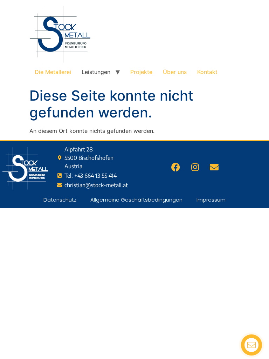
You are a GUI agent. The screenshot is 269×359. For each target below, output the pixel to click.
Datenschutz (59, 199)
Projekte (141, 71)
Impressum (211, 199)
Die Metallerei (53, 71)
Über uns (175, 71)
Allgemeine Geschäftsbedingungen (136, 199)
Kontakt (207, 71)
